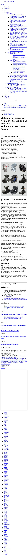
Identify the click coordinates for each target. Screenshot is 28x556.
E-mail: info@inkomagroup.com (11, 296)
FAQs (5, 95)
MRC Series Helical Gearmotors (17, 21)
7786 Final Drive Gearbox (19, 71)
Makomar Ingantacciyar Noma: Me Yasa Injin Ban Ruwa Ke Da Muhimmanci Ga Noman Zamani (15, 106)
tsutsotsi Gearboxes (11, 73)
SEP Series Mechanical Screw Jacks (18, 36)
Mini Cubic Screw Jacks (15, 24)
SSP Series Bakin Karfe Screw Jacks (18, 33)
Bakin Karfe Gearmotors (12, 87)
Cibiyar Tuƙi (13, 53)
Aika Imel (3, 366)
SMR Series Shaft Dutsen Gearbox (18, 84)
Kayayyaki (6, 12)
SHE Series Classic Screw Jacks (17, 32)
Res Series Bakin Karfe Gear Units (18, 88)
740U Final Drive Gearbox (19, 61)
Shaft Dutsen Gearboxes (12, 83)
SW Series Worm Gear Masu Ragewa (18, 76)
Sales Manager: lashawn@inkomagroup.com (14, 298)
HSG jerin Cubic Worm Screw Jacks (18, 28)
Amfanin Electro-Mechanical (9, 344)
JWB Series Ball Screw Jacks (16, 45)
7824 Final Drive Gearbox (19, 69)
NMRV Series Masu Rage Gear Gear (18, 75)
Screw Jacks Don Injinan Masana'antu (12, 360)
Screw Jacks (9, 22)
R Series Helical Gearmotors (16, 14)
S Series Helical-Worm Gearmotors (18, 20)
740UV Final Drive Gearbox (19, 63)
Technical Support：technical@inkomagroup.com (15, 299)
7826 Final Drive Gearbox (19, 72)
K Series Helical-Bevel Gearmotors (18, 16)
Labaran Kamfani (8, 113)
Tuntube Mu (6, 98)
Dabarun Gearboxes (14, 60)
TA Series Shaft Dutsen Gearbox (17, 85)
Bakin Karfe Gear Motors (18, 361)
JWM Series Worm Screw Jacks (17, 44)
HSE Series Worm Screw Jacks (17, 30)
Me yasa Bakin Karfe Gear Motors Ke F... (13, 325)
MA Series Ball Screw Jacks (16, 51)
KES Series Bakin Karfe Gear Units (18, 89)
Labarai (5, 93)
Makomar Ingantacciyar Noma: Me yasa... (14, 314)
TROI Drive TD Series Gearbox (17, 81)
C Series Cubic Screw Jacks (16, 25)
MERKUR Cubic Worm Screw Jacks (18, 26)
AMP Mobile (14, 357)
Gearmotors (9, 13)
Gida (5, 10)
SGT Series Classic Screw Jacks (17, 29)
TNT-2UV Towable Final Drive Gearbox (19, 67)
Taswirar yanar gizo (5, 357)
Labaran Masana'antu (9, 114)
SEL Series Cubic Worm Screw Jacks (18, 37)
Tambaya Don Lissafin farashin (8, 354)
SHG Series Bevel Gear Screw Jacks (18, 35)
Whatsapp (3, 368)
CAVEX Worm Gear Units (16, 77)
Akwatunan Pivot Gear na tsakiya (14, 52)
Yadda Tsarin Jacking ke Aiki (10, 331)
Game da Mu (7, 96)
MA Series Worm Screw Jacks (17, 49)
